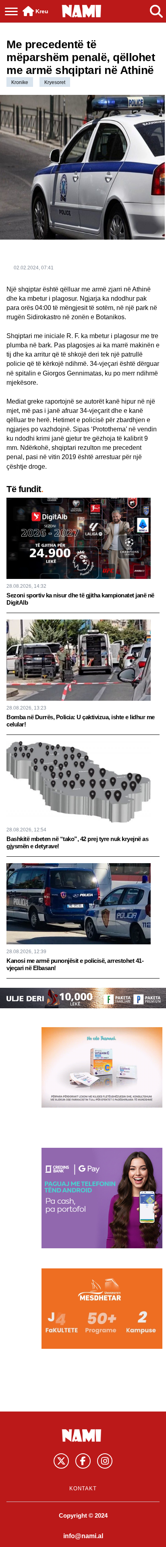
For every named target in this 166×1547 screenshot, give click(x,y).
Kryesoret (54, 82)
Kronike (19, 82)
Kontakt (83, 1488)
